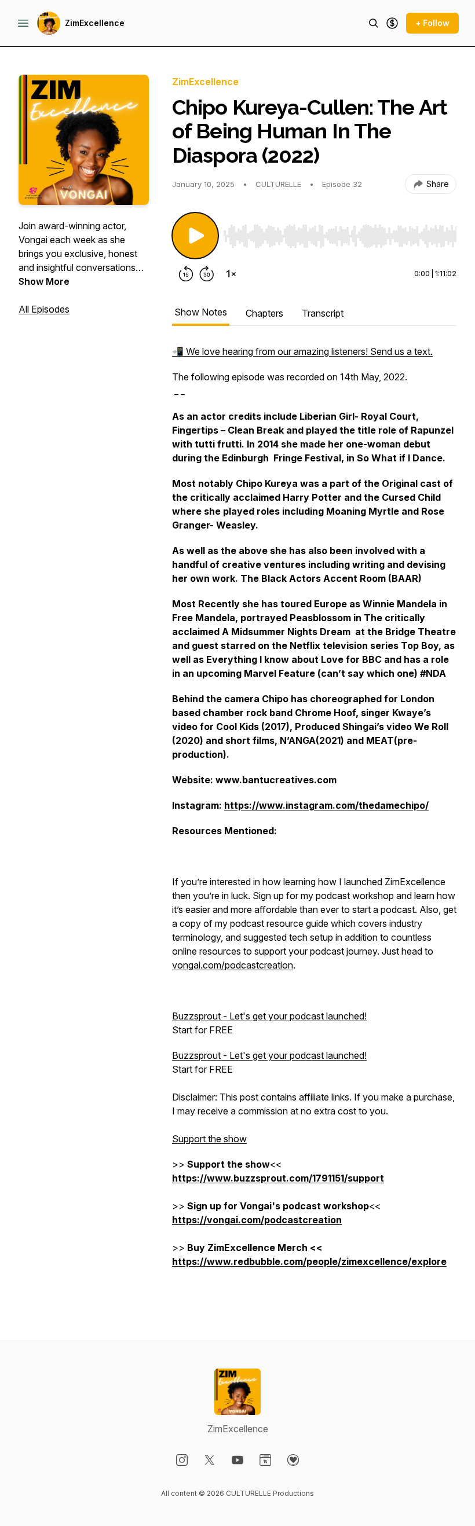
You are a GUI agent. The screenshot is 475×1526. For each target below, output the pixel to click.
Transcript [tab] (323, 313)
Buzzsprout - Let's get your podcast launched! (269, 1016)
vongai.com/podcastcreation (232, 965)
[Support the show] (392, 23)
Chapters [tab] (264, 313)
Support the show (209, 1138)
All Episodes (44, 309)
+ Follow (432, 23)
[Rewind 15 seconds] (186, 274)
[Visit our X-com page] (209, 1460)
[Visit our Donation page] (293, 1460)
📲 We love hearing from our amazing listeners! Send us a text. (302, 351)
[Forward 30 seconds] (207, 274)
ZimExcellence (95, 23)
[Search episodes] (373, 23)
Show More (44, 281)
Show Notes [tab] (200, 312)
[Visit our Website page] (265, 1460)
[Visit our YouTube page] (237, 1460)
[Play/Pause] (195, 235)
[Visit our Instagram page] (182, 1460)
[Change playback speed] (231, 274)
